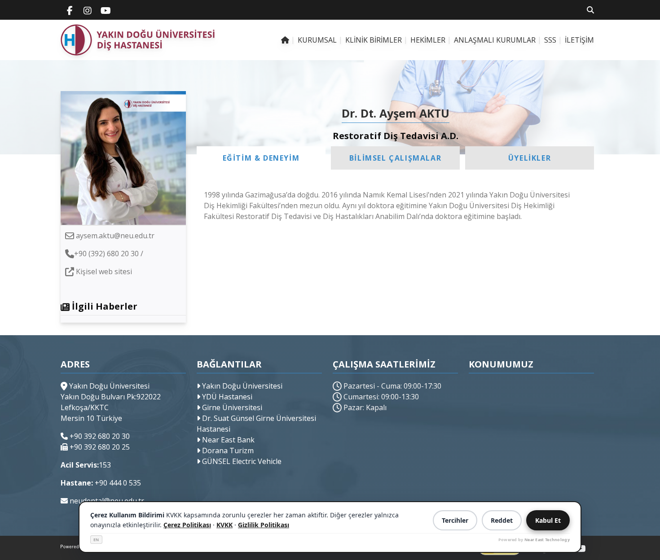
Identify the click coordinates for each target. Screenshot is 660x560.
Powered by (534, 539)
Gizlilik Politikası (263, 525)
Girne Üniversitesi (231, 407)
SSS (550, 40)
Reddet (502, 520)
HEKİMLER (427, 40)
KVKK (224, 525)
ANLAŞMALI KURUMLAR (495, 40)
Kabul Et (548, 520)
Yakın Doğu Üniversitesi (241, 386)
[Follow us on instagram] (88, 10)
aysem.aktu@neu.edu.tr (115, 236)
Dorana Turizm (227, 450)
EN (96, 539)
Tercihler (455, 520)
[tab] (261, 158)
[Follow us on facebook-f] (70, 10)
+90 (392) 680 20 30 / (108, 253)
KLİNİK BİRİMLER (373, 40)
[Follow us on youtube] (105, 10)
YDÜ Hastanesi (226, 397)
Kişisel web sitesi (104, 271)
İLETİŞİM (579, 40)
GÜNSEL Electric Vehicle (241, 461)
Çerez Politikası (187, 525)
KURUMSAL (317, 40)
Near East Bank (227, 440)
